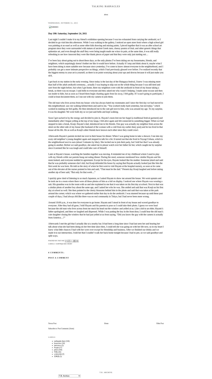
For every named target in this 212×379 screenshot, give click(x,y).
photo (56, 350)
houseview (57, 343)
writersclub (58, 354)
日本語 (56, 356)
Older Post (160, 323)
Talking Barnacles (106, 6)
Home (106, 323)
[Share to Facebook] (74, 241)
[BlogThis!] (69, 241)
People (56, 348)
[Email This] (66, 241)
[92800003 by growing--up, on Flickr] (53, 27)
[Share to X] (71, 241)
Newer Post (52, 323)
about (106, 15)
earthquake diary (64, 244)
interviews (57, 345)
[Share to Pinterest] (77, 241)
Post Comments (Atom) (66, 329)
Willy (56, 352)
